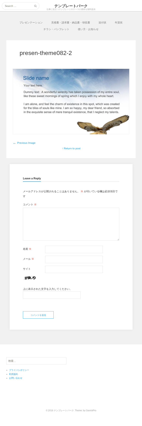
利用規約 (13, 374)
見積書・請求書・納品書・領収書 (70, 22)
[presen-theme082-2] (71, 133)
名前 (27, 248)
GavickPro (91, 410)
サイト (27, 268)
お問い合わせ (15, 378)
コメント (30, 204)
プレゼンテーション (31, 22)
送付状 (102, 22)
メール (28, 258)
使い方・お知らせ (88, 29)
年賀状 (119, 22)
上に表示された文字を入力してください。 (47, 288)
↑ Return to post (71, 148)
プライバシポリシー (19, 370)
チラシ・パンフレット (56, 29)
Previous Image (24, 142)
